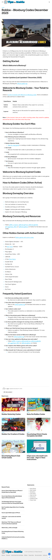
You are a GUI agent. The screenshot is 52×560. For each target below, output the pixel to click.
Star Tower (10, 246)
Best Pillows (33, 488)
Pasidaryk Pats (33, 498)
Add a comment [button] (9, 392)
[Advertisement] (13, 473)
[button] (2, 2)
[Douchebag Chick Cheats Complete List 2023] (38, 424)
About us (3, 555)
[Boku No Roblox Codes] (38, 404)
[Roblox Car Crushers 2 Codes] (13, 424)
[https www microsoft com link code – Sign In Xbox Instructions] (38, 446)
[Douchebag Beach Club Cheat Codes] (13, 446)
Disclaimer (8, 555)
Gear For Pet (33, 495)
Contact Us (45, 555)
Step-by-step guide (13, 145)
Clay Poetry (33, 493)
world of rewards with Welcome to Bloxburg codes (22, 95)
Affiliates (25, 555)
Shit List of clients (38, 555)
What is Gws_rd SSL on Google (9, 527)
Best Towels (33, 490)
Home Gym (33, 496)
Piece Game (12, 259)
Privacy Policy (31, 555)
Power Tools (33, 500)
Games (3, 7)
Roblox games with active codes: (24, 237)
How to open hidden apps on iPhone (11, 512)
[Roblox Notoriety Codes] (13, 404)
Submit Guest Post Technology (17, 555)
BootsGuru (32, 492)
